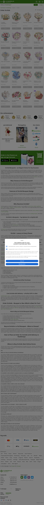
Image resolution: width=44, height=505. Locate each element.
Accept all (22, 261)
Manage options (22, 264)
